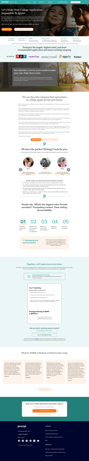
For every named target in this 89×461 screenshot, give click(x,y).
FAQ (46, 440)
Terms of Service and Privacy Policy (53, 437)
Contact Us (50, 2)
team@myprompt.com (24, 431)
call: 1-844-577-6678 (62, 2)
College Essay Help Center (51, 434)
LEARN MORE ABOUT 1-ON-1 (44, 318)
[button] (28, 2)
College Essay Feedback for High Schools (55, 452)
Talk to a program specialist (44, 335)
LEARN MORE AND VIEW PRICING (44, 330)
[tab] (23, 225)
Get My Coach (7, 29)
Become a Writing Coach (51, 430)
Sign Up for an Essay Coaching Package (54, 449)
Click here (37, 338)
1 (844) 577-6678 (23, 434)
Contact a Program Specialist (44, 414)
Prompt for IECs (49, 455)
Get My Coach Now (44, 411)
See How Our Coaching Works (50, 139)
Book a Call (21, 437)
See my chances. (17, 83)
